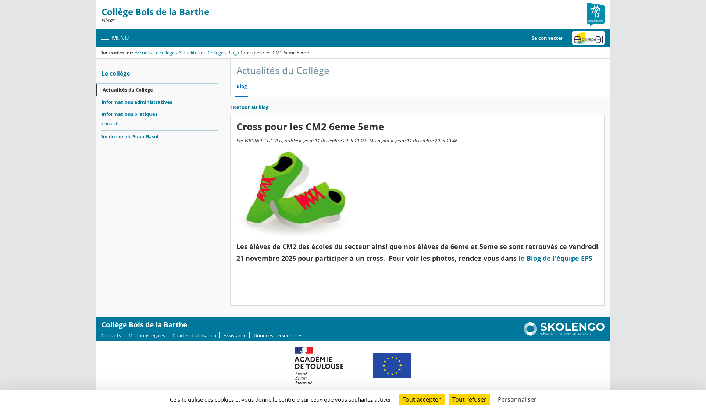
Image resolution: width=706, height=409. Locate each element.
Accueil (142, 52)
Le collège (164, 52)
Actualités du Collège (201, 52)
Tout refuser (469, 399)
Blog (232, 52)
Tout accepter (422, 399)
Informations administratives (136, 102)
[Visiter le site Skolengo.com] (564, 334)
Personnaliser (517, 399)
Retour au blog (249, 107)
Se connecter (547, 38)
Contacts (110, 123)
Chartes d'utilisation (194, 335)
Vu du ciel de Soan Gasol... (132, 136)
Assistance (235, 335)
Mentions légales (146, 335)
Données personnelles (278, 335)
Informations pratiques (129, 114)
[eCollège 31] (588, 38)
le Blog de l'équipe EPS (555, 258)
